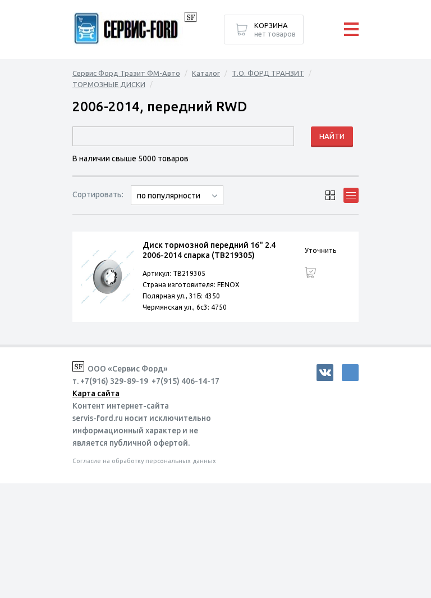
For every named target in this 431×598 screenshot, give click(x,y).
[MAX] (350, 372)
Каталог (206, 73)
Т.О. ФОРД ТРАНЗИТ (268, 73)
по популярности (168, 195)
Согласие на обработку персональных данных (144, 460)
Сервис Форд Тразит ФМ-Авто (126, 73)
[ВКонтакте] (325, 372)
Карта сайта (96, 393)
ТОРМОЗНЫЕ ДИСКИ (108, 84)
